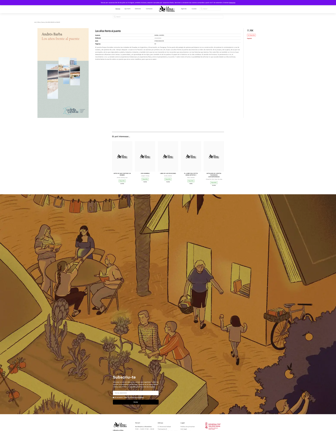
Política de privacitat (188, 426)
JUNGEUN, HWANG (145, 175)
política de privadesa (137, 397)
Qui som (128, 9)
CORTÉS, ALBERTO (168, 175)
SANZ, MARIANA (191, 177)
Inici (35, 22)
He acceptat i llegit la (129, 397)
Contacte (149, 9)
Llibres (39, 22)
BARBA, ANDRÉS (159, 35)
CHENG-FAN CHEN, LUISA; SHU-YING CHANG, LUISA (214, 179)
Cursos (194, 9)
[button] (210, 127)
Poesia (43, 22)
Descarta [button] (232, 2)
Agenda (183, 9)
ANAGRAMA (158, 38)
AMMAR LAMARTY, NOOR (122, 177)
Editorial (138, 9)
